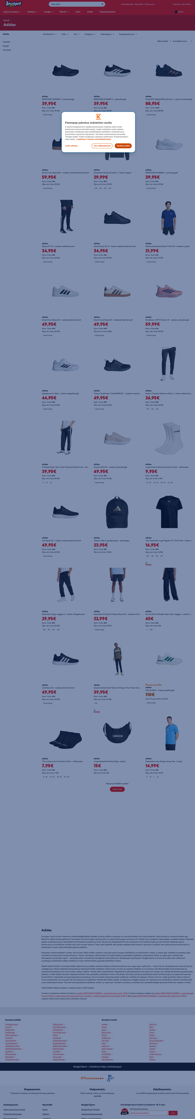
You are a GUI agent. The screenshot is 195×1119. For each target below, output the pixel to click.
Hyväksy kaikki (123, 146)
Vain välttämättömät (102, 146)
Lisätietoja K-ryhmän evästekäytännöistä (93, 139)
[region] (98, 132)
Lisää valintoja (71, 146)
